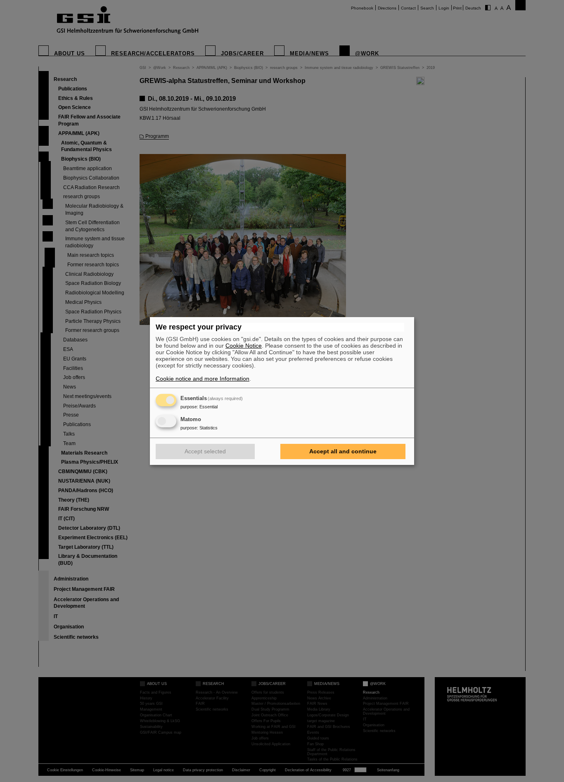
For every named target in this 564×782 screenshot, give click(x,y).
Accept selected (205, 451)
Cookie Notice (243, 345)
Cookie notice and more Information (202, 378)
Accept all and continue (343, 451)
